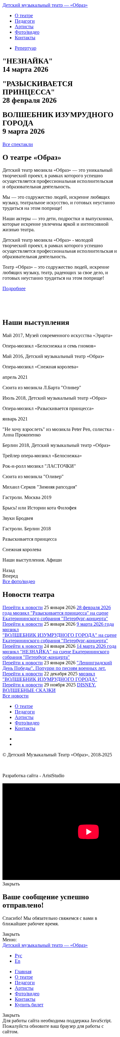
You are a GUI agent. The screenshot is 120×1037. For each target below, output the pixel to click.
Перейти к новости (22, 607)
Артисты (24, 988)
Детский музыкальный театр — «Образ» (45, 5)
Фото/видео (27, 993)
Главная (23, 971)
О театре (24, 977)
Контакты (25, 999)
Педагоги (25, 982)
